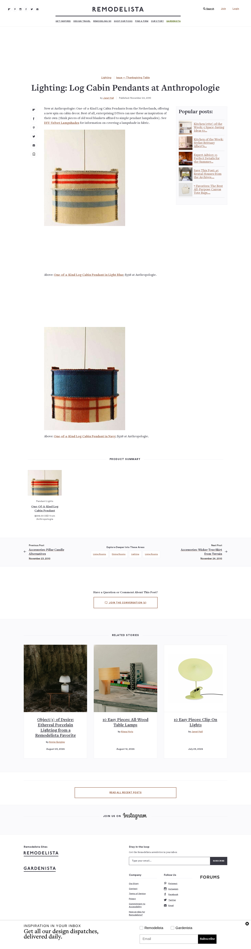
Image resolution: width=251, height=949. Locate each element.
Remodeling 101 (102, 21)
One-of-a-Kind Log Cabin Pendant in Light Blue (88, 275)
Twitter (172, 900)
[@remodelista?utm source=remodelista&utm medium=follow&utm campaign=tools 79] (9, 9)
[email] (33, 145)
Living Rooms (99, 554)
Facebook (173, 894)
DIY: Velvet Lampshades (61, 123)
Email (171, 905)
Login (236, 9)
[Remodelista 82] (26, 9)
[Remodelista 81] (20, 9)
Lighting (106, 77)
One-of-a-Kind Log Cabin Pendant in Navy (84, 436)
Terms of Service (137, 894)
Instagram (173, 889)
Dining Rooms (119, 554)
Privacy (132, 899)
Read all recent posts (125, 793)
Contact (133, 889)
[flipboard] (33, 109)
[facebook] (33, 118)
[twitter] (33, 136)
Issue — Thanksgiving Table (133, 77)
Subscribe (207, 939)
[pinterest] (33, 127)
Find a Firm (141, 21)
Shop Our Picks (123, 21)
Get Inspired (63, 21)
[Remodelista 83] (31, 9)
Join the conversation (127, 603)
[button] (207, 9)
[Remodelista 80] (14, 9)
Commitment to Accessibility (137, 905)
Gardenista (173, 21)
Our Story (157, 21)
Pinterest (172, 883)
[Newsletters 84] (37, 9)
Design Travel (82, 21)
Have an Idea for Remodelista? (137, 913)
